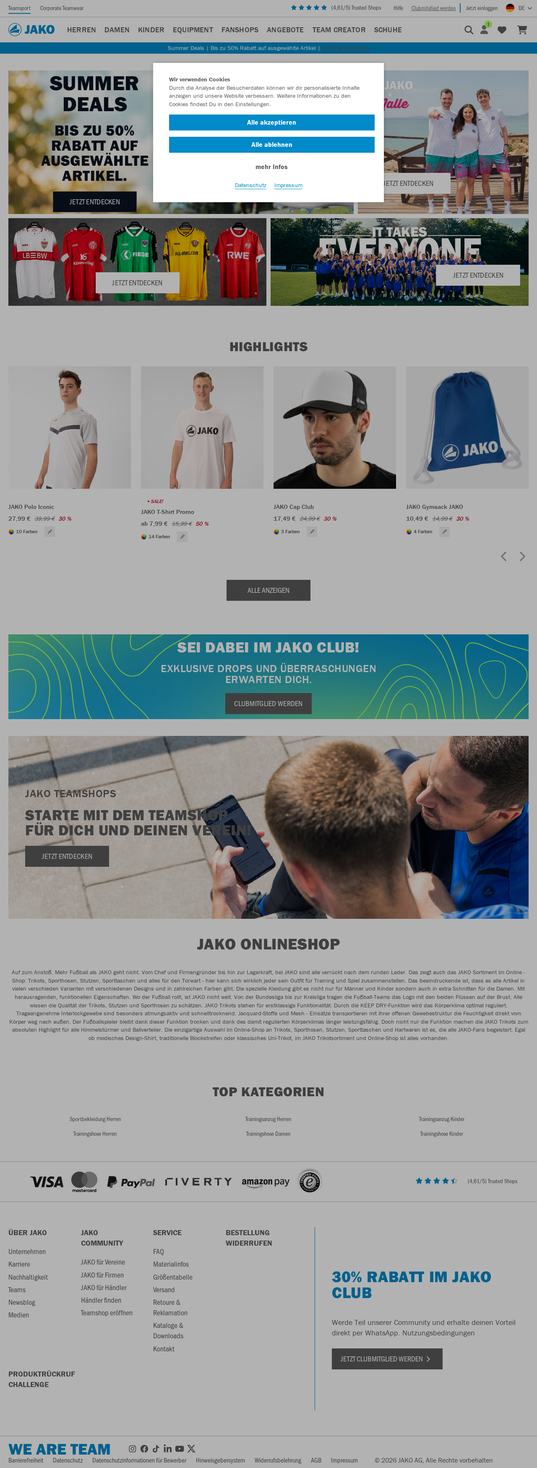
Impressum (288, 185)
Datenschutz (250, 185)
